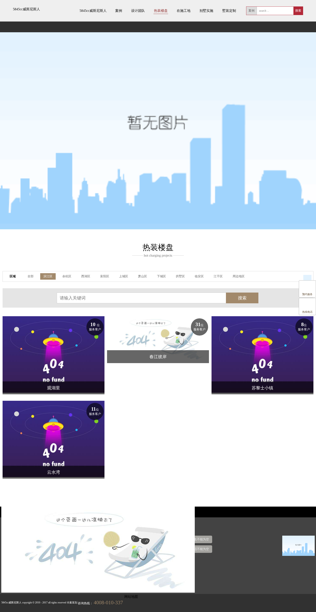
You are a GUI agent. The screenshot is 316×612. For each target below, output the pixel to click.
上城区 (123, 276)
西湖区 (85, 276)
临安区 (199, 276)
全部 (31, 276)
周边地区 (239, 276)
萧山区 (142, 276)
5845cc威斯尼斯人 (26, 9)
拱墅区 (180, 276)
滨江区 (47, 276)
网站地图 (131, 596)
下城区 (161, 276)
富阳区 (104, 276)
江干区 (218, 276)
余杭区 (66, 276)
